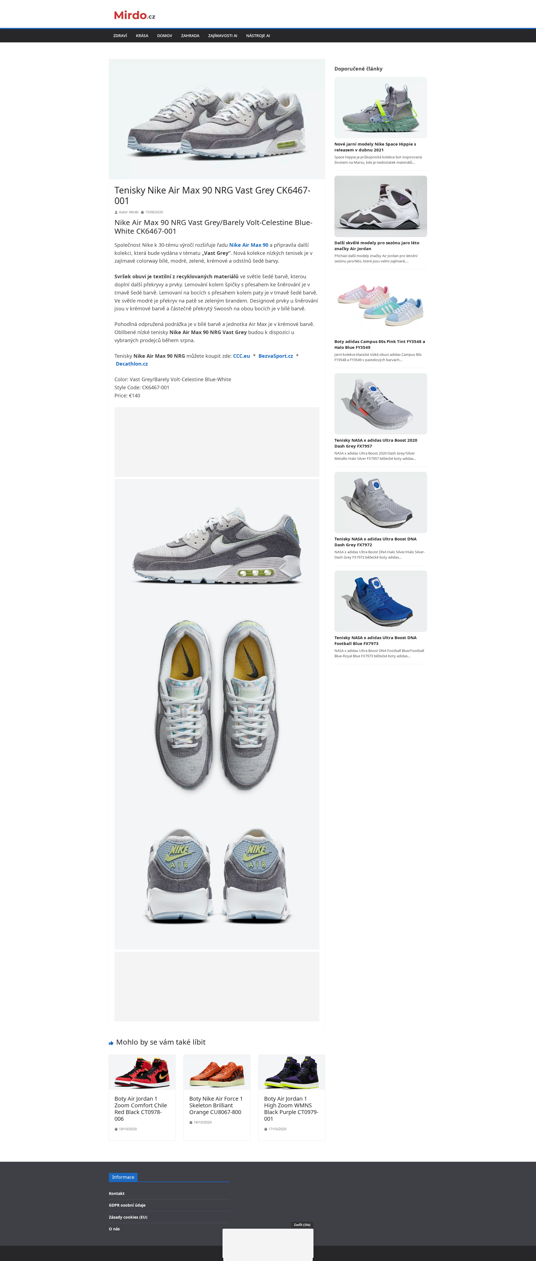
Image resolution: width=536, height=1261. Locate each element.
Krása (142, 35)
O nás (114, 1228)
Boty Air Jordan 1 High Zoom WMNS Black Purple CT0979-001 (291, 1108)
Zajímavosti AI (222, 35)
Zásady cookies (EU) (128, 1217)
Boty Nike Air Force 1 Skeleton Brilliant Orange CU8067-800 (216, 1105)
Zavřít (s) (302, 1224)
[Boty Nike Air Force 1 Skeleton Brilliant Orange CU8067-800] (217, 1058)
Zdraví (120, 35)
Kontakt (117, 1193)
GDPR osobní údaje (127, 1205)
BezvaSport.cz (276, 355)
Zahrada (190, 35)
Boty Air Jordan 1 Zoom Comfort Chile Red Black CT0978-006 (140, 1108)
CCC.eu (241, 355)
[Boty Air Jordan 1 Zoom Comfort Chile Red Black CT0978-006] (142, 1058)
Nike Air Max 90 (248, 244)
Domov (164, 35)
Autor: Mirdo (128, 212)
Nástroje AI (258, 35)
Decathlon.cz (132, 363)
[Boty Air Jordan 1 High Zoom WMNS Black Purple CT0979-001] (292, 1058)
